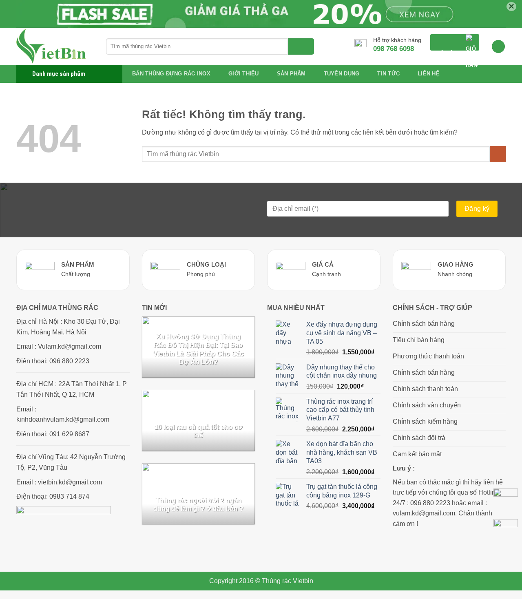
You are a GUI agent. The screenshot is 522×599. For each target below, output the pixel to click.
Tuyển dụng (342, 74)
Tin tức (388, 74)
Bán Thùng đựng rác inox (171, 74)
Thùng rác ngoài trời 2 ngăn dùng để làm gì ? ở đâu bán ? (198, 505)
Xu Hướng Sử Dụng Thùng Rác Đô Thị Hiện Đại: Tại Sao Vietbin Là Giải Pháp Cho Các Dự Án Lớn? (198, 349)
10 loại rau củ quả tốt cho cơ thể (198, 431)
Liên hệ (429, 74)
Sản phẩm (291, 74)
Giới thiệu (243, 74)
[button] (454, 42)
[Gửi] (301, 46)
